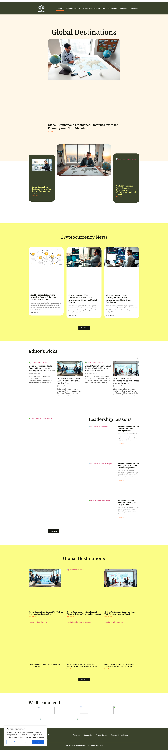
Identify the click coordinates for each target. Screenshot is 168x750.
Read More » (51, 131)
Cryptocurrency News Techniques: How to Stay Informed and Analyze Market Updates (82, 298)
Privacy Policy (101, 735)
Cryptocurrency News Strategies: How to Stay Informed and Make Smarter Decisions (119, 298)
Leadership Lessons (109, 8)
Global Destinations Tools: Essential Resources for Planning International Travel (126, 190)
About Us (123, 8)
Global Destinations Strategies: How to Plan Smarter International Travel (41, 190)
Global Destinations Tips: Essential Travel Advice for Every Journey (119, 665)
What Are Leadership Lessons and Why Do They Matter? (127, 502)
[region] (25, 736)
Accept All (38, 742)
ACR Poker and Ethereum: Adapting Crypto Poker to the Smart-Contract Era (44, 297)
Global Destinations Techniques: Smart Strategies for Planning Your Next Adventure (83, 126)
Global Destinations (72, 8)
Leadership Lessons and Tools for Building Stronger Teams (128, 429)
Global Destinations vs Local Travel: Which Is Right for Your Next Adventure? (70, 368)
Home (60, 8)
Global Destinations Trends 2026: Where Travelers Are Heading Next (41, 380)
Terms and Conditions (119, 735)
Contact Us (134, 8)
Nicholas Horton (35, 386)
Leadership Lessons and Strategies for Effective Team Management (128, 466)
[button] (137, 357)
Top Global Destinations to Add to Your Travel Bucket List (125, 368)
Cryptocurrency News (91, 8)
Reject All (25, 742)
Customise (12, 742)
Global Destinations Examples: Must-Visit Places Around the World (98, 380)
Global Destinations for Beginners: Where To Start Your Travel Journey (81, 665)
